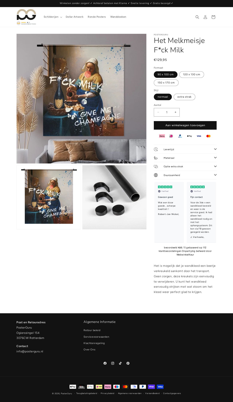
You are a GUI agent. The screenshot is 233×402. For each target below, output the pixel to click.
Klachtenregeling (94, 343)
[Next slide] (212, 212)
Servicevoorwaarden (96, 336)
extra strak (184, 96)
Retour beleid (92, 330)
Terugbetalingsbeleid (86, 393)
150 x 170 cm (166, 82)
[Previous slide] (158, 212)
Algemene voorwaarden (130, 393)
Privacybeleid (107, 393)
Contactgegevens (172, 393)
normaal (163, 96)
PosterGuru (66, 393)
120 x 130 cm (191, 74)
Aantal (157, 105)
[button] (53, 17)
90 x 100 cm (166, 74)
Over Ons (89, 349)
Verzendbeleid (152, 393)
